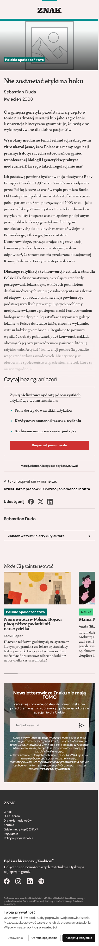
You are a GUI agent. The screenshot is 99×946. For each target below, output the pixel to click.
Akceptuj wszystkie (79, 938)
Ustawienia (15, 938)
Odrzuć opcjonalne (44, 938)
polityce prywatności (42, 927)
